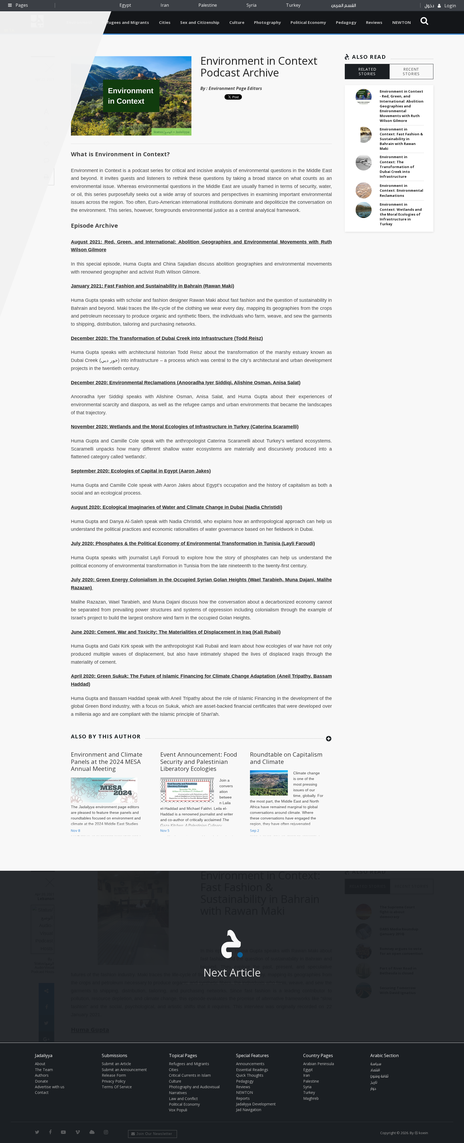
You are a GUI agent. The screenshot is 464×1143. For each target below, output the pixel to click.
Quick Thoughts (249, 1075)
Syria (251, 5)
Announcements (250, 1063)
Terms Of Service (117, 1086)
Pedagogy (346, 22)
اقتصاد (375, 1070)
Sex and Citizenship (199, 22)
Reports (243, 1098)
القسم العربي (343, 5)
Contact (42, 1092)
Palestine (207, 5)
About (40, 1063)
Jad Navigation (248, 1109)
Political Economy (308, 22)
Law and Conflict (183, 1098)
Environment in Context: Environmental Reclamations (401, 190)
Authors (42, 1075)
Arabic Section (384, 1055)
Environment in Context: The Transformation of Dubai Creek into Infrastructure (397, 166)
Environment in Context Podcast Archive (258, 66)
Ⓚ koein (421, 1132)
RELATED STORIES (367, 71)
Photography (267, 22)
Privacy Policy (113, 1081)
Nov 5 (164, 830)
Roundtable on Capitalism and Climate (286, 757)
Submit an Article (116, 1063)
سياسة (375, 1064)
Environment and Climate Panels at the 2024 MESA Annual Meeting (106, 761)
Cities (165, 22)
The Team (44, 1069)
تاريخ (373, 1082)
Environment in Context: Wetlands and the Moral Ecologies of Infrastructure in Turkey (401, 214)
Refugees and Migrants (125, 22)
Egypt (125, 5)
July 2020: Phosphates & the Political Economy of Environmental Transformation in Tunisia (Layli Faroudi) (193, 543)
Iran (165, 5)
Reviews (374, 22)
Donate (41, 1081)
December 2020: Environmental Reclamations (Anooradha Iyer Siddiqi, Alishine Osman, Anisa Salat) (185, 382)
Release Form (114, 1075)
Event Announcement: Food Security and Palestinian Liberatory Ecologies (198, 761)
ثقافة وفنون (379, 1076)
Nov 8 (75, 830)
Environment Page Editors (235, 88)
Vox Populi (178, 1109)
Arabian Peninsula (318, 1063)
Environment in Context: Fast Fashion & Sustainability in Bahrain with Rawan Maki (401, 139)
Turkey (293, 5)
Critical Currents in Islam (190, 1075)
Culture (236, 22)
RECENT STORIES (411, 71)
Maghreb (311, 1098)
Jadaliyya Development (256, 1103)
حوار (373, 1089)
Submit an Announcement (124, 1069)
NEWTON (401, 22)
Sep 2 (254, 830)
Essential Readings (252, 1069)
